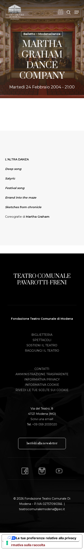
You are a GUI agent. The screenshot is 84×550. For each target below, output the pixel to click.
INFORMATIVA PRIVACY (42, 379)
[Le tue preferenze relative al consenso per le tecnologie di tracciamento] (7, 543)
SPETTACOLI (42, 340)
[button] (76, 12)
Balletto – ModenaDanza (41, 34)
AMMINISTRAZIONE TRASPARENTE (42, 374)
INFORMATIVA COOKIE (42, 385)
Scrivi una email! (42, 419)
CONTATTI (41, 369)
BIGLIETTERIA (41, 335)
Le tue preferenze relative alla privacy (46, 538)
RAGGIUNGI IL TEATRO (42, 350)
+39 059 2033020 (44, 424)
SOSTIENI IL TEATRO (42, 345)
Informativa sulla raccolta (25, 545)
